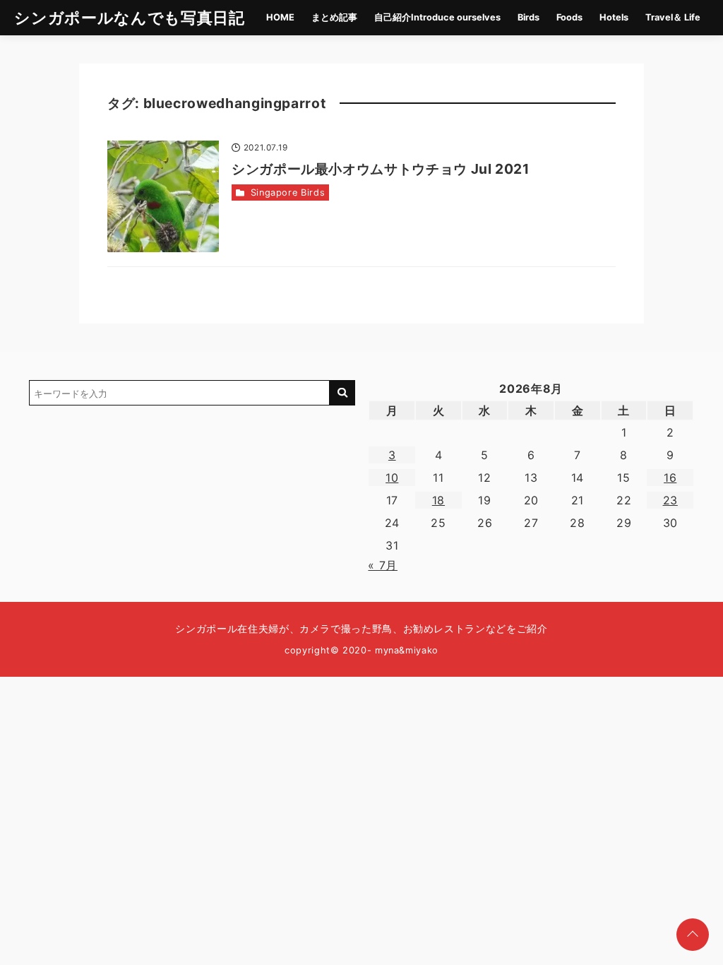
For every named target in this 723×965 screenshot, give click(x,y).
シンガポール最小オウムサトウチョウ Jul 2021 (381, 168)
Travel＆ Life (672, 17)
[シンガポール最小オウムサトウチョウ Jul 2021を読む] (163, 196)
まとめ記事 (334, 17)
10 (392, 477)
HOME (280, 17)
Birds (528, 17)
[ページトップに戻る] (692, 934)
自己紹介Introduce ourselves (437, 17)
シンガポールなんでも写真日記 (129, 17)
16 (670, 477)
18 (438, 500)
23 (670, 500)
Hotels (613, 17)
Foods (569, 17)
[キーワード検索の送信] (342, 392)
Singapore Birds (288, 192)
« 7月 (383, 565)
